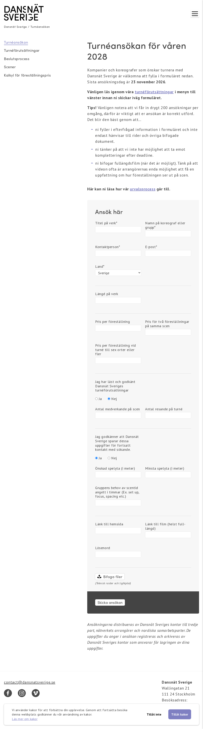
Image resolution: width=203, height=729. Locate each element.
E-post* (151, 247)
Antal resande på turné (163, 409)
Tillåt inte (154, 714)
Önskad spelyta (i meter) (115, 468)
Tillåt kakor (179, 714)
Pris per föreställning (112, 321)
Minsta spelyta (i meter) (164, 468)
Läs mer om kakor (25, 719)
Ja (100, 398)
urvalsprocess (142, 189)
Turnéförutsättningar (22, 50)
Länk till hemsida (109, 524)
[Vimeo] (36, 693)
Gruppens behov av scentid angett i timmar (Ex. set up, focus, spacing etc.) (117, 492)
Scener (10, 66)
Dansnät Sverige (15, 27)
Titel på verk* (106, 223)
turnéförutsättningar (154, 91)
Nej (114, 398)
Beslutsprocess (16, 58)
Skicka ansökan (110, 602)
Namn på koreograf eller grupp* (165, 225)
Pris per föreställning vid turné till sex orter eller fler (115, 349)
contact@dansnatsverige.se (29, 682)
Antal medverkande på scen (117, 409)
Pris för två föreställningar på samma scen (167, 323)
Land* (99, 266)
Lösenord (102, 548)
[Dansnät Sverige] (24, 12)
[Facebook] (8, 693)
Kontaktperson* (107, 247)
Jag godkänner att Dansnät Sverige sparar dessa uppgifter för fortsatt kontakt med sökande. (117, 443)
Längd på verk (106, 294)
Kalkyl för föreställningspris (27, 75)
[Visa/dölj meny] (195, 14)
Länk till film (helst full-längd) (165, 526)
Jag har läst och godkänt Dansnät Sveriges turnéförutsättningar (115, 386)
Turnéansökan (40, 27)
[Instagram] (22, 693)
